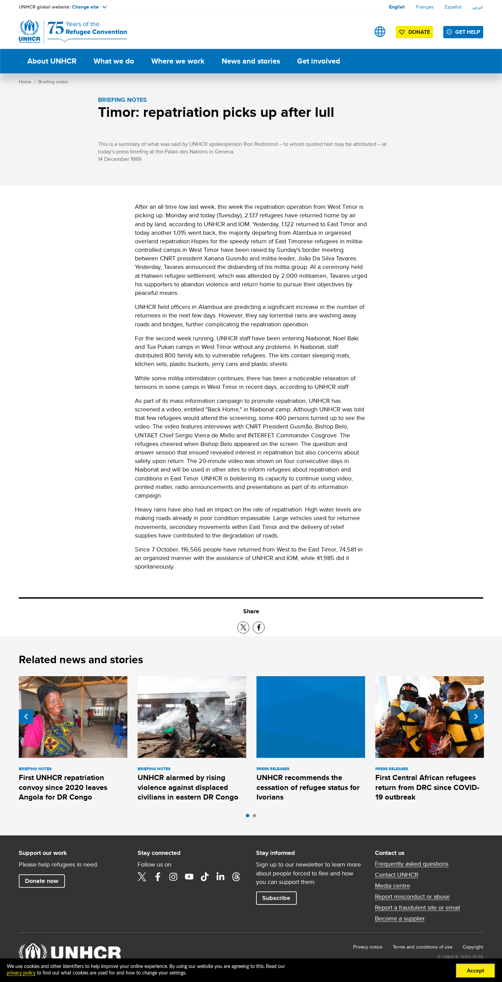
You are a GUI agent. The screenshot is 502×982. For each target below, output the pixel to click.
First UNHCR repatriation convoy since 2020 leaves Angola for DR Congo (63, 787)
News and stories (251, 61)
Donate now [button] (41, 880)
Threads (236, 876)
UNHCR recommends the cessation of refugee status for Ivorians (308, 787)
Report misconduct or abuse (412, 896)
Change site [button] (85, 6)
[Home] (66, 31)
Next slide (476, 716)
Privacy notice (367, 946)
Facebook (157, 876)
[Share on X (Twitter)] (243, 627)
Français (425, 6)
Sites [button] (380, 31)
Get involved (318, 61)
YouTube (189, 876)
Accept (475, 970)
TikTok (204, 876)
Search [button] (358, 31)
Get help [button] (467, 32)
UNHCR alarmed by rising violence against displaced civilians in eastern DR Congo (188, 787)
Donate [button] (419, 32)
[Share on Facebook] (259, 627)
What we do (114, 61)
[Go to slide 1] (249, 817)
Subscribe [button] (276, 898)
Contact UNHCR (396, 874)
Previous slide (26, 716)
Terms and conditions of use (422, 946)
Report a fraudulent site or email (417, 907)
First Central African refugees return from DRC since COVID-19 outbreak (427, 787)
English (397, 6)
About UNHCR (51, 61)
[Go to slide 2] (256, 817)
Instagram (173, 876)
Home (25, 81)
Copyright (473, 946)
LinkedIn (220, 876)
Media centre (392, 885)
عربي (477, 6)
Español (453, 6)
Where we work (178, 61)
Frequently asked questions (411, 864)
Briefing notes (53, 81)
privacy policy (21, 973)
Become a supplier (400, 918)
